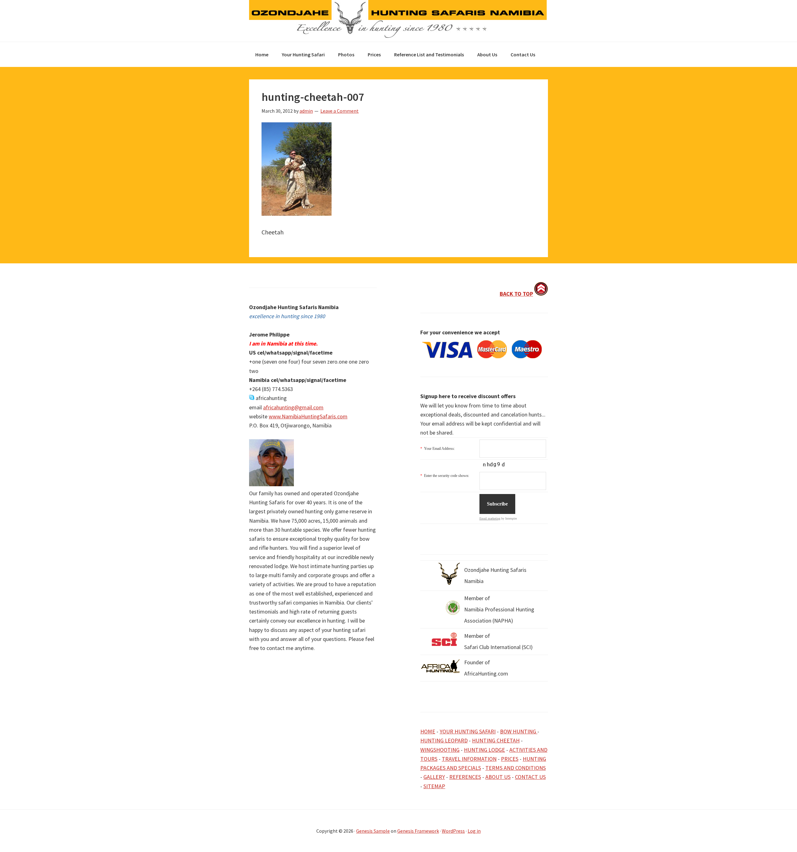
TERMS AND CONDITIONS (515, 767)
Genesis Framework (418, 831)
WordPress (453, 831)
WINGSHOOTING (440, 749)
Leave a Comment (339, 111)
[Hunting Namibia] (398, 36)
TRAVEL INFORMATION (469, 758)
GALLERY (434, 776)
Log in (474, 831)
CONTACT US (530, 776)
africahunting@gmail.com (293, 407)
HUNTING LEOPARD (444, 740)
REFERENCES (465, 776)
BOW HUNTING (518, 731)
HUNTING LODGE (484, 749)
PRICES (509, 758)
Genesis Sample (373, 831)
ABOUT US (498, 776)
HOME (427, 731)
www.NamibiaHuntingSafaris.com (308, 416)
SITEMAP (434, 786)
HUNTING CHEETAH (496, 740)
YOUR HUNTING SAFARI (468, 731)
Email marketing (489, 518)
